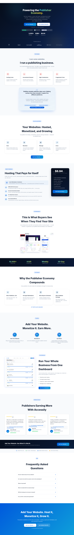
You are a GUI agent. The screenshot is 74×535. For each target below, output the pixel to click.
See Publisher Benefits (43, 24)
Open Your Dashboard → (44, 387)
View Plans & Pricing (59, 191)
